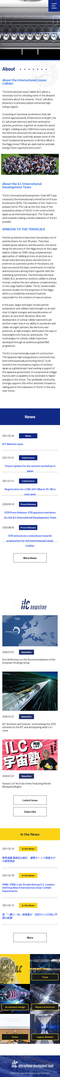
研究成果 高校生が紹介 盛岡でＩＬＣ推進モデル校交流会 (28, 859)
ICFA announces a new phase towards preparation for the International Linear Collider (30, 540)
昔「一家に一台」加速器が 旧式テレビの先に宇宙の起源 (29, 916)
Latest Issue (30, 800)
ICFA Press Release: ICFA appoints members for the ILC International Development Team (30, 515)
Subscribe (30, 811)
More (30, 937)
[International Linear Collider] (30, 1067)
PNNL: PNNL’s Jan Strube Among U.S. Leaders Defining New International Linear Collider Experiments (28, 887)
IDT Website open (12, 444)
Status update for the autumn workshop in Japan (30, 468)
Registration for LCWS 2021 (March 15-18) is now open (30, 492)
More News (30, 557)
